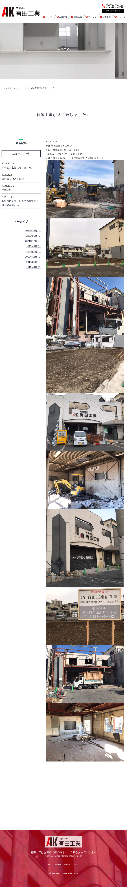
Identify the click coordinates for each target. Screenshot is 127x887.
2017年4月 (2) (33, 267)
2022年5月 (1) (33, 235)
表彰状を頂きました (13, 177)
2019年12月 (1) (33, 256)
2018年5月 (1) (33, 262)
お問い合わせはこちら (113, 11)
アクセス (92, 17)
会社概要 (63, 17)
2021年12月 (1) (33, 241)
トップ (49, 17)
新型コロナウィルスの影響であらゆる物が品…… (20, 201)
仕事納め (8, 188)
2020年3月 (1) (33, 246)
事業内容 (78, 17)
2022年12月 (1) (33, 230)
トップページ (9, 88)
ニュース (121, 17)
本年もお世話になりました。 (18, 165)
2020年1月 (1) (33, 251)
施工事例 (107, 17)
